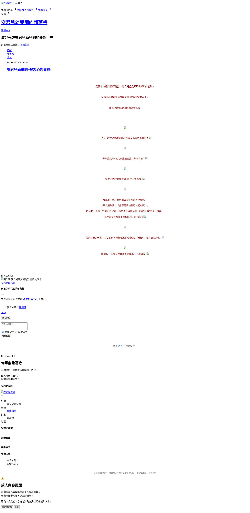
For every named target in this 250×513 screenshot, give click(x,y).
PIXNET (103, 473)
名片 (9, 57)
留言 (33, 299)
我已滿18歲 (7, 507)
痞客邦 (26, 299)
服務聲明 (152, 473)
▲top (3, 312)
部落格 (10, 54)
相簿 (9, 50)
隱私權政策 (141, 473)
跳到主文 (5, 30)
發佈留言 (6, 336)
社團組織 (25, 44)
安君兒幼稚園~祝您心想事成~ (29, 70)
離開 (17, 507)
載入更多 (6, 318)
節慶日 (22, 307)
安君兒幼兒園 (8, 283)
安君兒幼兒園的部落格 (24, 22)
